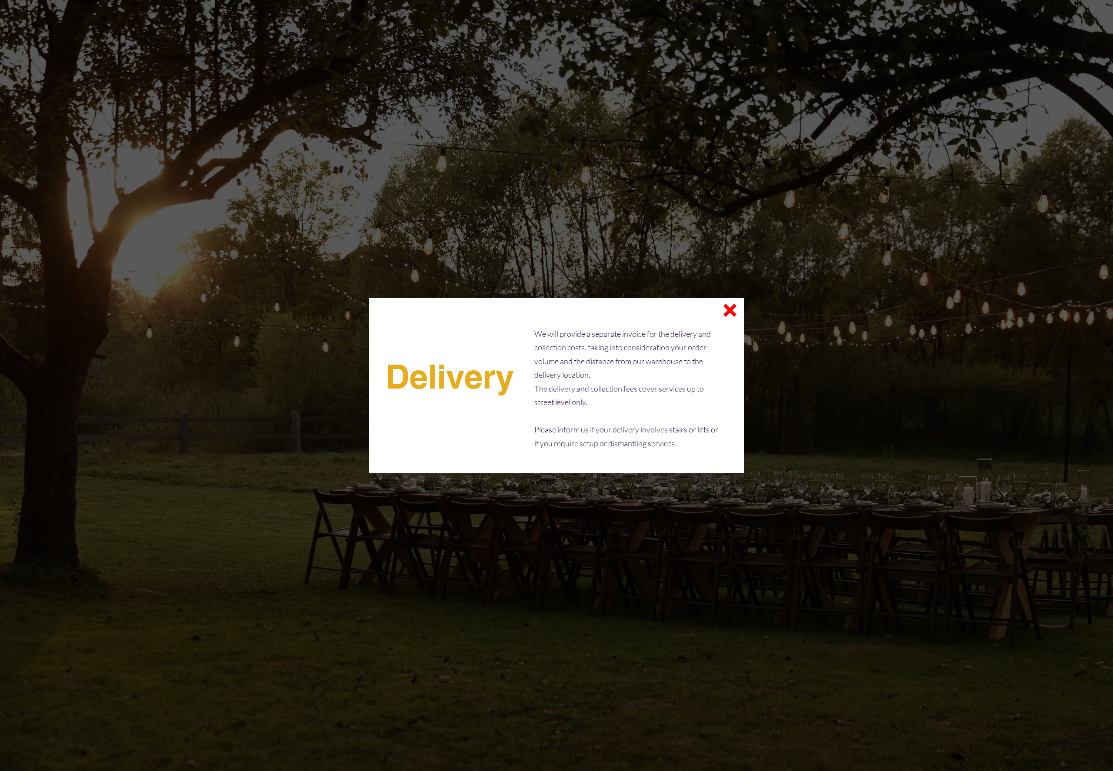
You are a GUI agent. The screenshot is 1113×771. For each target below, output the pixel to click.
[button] (729, 310)
